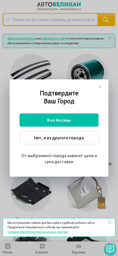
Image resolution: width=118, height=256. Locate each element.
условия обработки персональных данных (37, 232)
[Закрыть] (110, 222)
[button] (110, 249)
